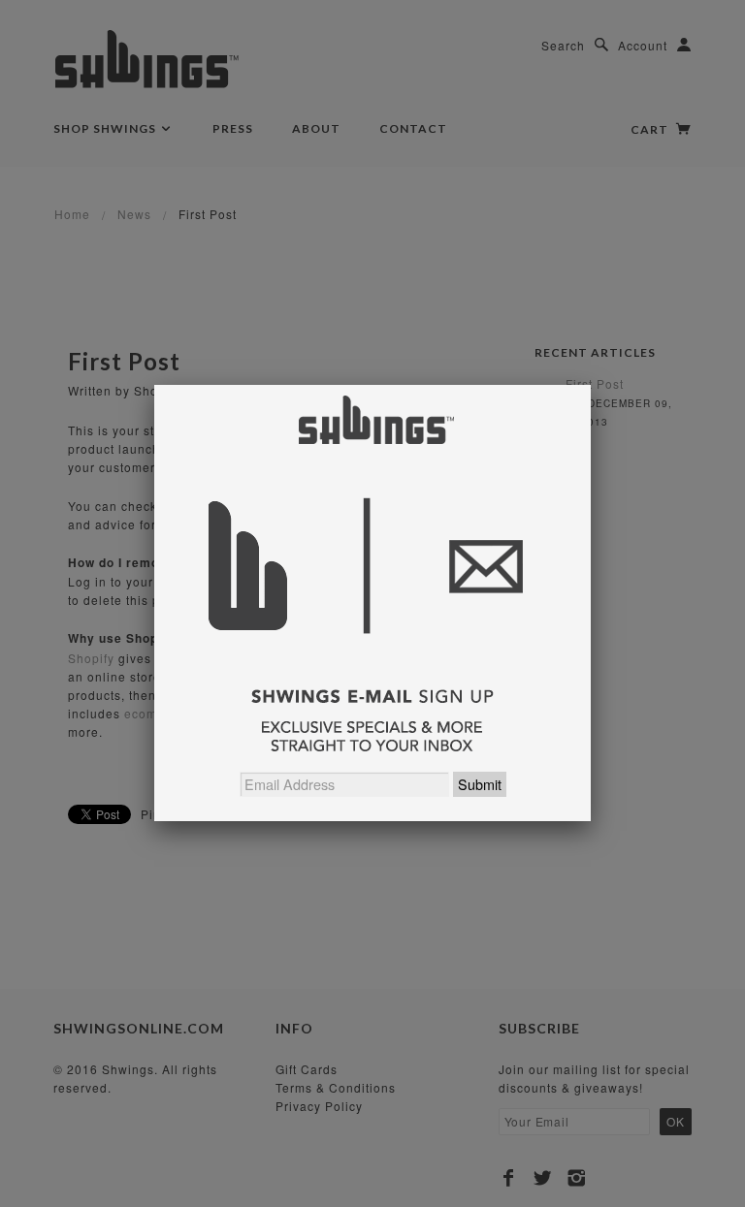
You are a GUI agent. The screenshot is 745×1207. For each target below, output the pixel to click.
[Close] (590, 384)
